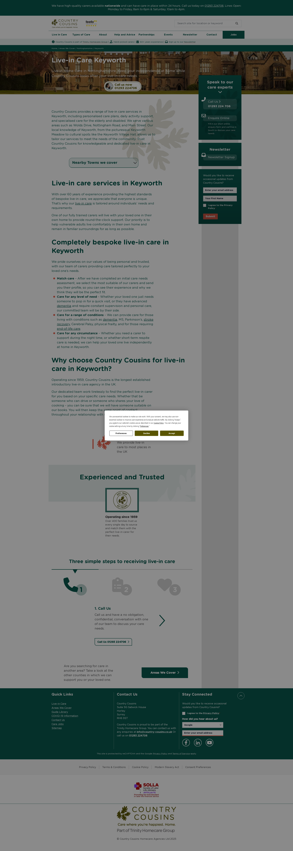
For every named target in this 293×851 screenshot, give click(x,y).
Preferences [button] (144, 426)
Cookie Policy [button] (159, 423)
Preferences (121, 433)
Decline (146, 433)
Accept (172, 433)
